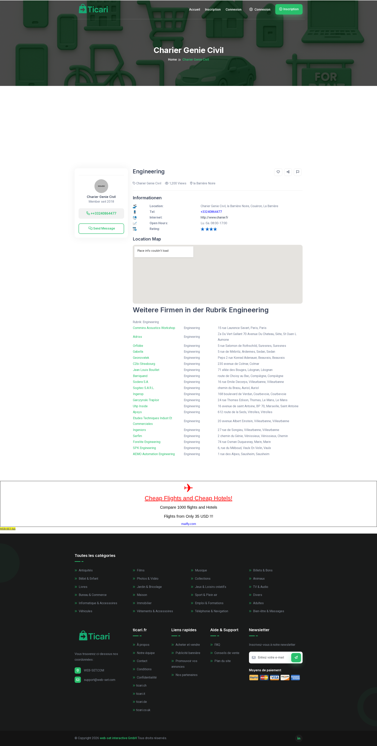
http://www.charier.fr (214, 217)
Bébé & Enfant (88, 578)
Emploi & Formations (208, 603)
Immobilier (144, 603)
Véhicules (85, 611)
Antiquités (85, 570)
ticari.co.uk (143, 710)
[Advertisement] (188, 115)
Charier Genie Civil (101, 197)
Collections (202, 578)
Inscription (213, 9)
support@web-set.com (99, 680)
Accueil (194, 9)
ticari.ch (141, 685)
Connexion (234, 9)
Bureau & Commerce (92, 595)
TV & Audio (260, 587)
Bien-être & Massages (268, 611)
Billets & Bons (262, 570)
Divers (257, 595)
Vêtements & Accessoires (154, 611)
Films (140, 570)
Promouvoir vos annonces (184, 664)
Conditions (144, 669)
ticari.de (141, 702)
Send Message (103, 228)
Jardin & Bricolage (149, 587)
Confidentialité (146, 677)
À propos (142, 645)
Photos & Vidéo (147, 578)
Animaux (258, 578)
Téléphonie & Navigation (211, 611)
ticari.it (140, 694)
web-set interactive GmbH (118, 738)
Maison (141, 595)
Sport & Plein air (205, 595)
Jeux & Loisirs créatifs (210, 587)
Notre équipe (145, 653)
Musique (200, 570)
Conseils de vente (226, 653)
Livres (82, 587)
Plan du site (222, 661)
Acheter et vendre (187, 645)
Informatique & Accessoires (97, 603)
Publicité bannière (187, 653)
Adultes (258, 603)
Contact (141, 661)
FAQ (217, 645)
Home (172, 59)
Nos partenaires (186, 675)
